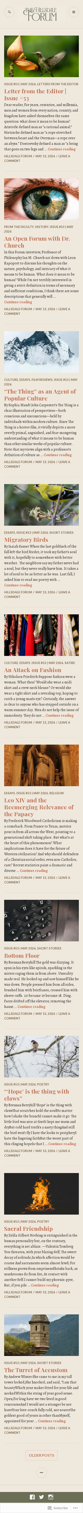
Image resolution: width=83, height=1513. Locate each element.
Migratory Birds (26, 539)
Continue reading (62, 149)
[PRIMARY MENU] (73, 12)
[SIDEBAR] (41, 1473)
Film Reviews (42, 380)
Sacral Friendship (28, 1228)
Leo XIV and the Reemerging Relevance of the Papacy (39, 807)
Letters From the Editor (57, 84)
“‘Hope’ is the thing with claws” (36, 1094)
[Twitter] (41, 1497)
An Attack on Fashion (32, 669)
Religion (56, 793)
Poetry (43, 1084)
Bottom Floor (22, 955)
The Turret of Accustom (36, 1370)
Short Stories (61, 532)
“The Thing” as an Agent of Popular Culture (40, 394)
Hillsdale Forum (18, 156)
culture (11, 380)
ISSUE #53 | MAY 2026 (20, 84)
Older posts (41, 1455)
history (41, 227)
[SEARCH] (9, 12)
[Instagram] (50, 1497)
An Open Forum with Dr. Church (37, 241)
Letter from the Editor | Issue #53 (35, 94)
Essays (24, 380)
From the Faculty (19, 227)
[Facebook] (32, 1497)
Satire (70, 663)
